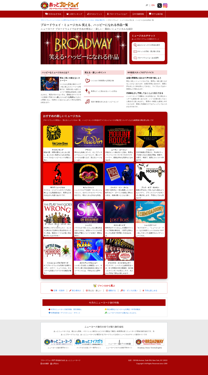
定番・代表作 (59, 291)
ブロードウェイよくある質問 (147, 58)
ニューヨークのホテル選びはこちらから (121, 313)
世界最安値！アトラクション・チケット (65, 313)
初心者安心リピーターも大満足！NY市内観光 (123, 309)
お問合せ (55, 363)
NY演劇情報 (138, 14)
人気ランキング (75, 14)
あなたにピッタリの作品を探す (148, 45)
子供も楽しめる (150, 291)
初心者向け (76, 291)
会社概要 (45, 363)
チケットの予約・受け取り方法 (148, 51)
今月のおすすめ (54, 14)
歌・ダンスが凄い (130, 291)
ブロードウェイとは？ (118, 14)
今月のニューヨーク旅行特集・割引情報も (66, 309)
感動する (112, 291)
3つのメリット (96, 14)
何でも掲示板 (157, 14)
